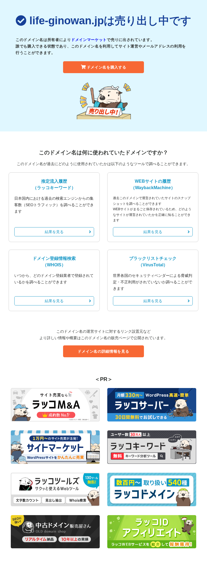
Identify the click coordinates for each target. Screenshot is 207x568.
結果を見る (54, 232)
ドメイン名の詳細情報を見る (103, 351)
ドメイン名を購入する (106, 67)
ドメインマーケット (89, 40)
